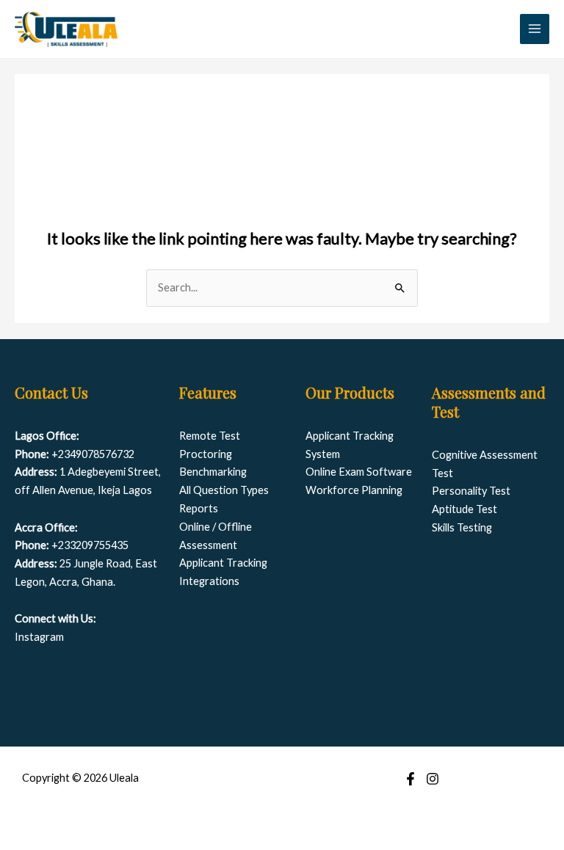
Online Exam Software (359, 471)
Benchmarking (213, 471)
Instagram (39, 637)
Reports (198, 508)
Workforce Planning (354, 490)
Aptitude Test (464, 509)
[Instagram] (432, 778)
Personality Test (471, 490)
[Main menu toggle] (534, 28)
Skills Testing (462, 527)
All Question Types (224, 490)
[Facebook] (410, 778)
